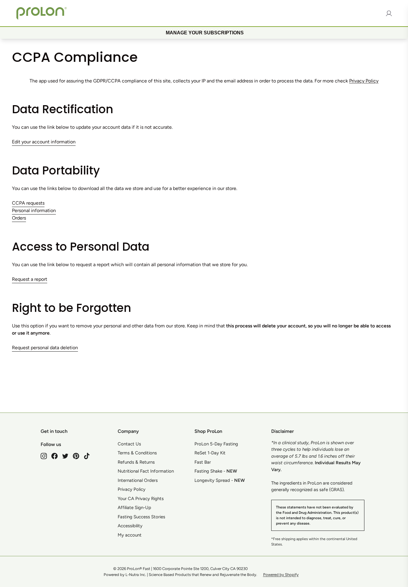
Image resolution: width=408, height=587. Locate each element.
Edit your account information (44, 142)
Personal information (34, 210)
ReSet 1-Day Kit (210, 453)
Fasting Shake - (215, 471)
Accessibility (130, 525)
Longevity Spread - (219, 480)
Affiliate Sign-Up (134, 507)
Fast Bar (202, 462)
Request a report (29, 279)
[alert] (204, 32)
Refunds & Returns (136, 462)
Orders (19, 218)
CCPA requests (28, 203)
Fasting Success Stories (141, 516)
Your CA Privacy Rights (141, 498)
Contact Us (129, 444)
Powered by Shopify (281, 574)
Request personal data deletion (45, 347)
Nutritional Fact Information (146, 471)
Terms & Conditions (137, 453)
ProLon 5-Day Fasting (216, 444)
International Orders (138, 480)
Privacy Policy (363, 81)
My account (130, 535)
